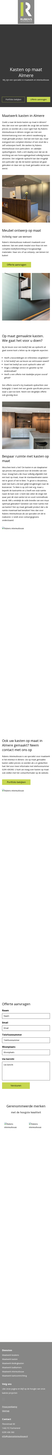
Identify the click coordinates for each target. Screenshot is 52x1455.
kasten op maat (29, 122)
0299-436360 (8, 769)
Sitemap (5, 1411)
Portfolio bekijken (13, 99)
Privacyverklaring (9, 1406)
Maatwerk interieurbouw (13, 1371)
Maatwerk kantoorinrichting (14, 1375)
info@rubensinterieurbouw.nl (15, 1436)
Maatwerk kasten (10, 1359)
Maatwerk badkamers (12, 1367)
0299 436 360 (8, 1432)
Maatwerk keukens (10, 1355)
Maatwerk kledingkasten (13, 1363)
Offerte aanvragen (38, 99)
